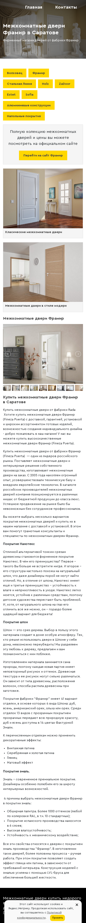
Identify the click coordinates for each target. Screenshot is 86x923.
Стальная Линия (19, 83)
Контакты (66, 7)
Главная (33, 7)
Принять (57, 917)
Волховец (14, 73)
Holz (45, 83)
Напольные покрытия (24, 116)
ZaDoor (64, 83)
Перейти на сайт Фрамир (43, 155)
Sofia (29, 94)
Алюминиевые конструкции (29, 105)
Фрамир (38, 73)
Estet (11, 94)
